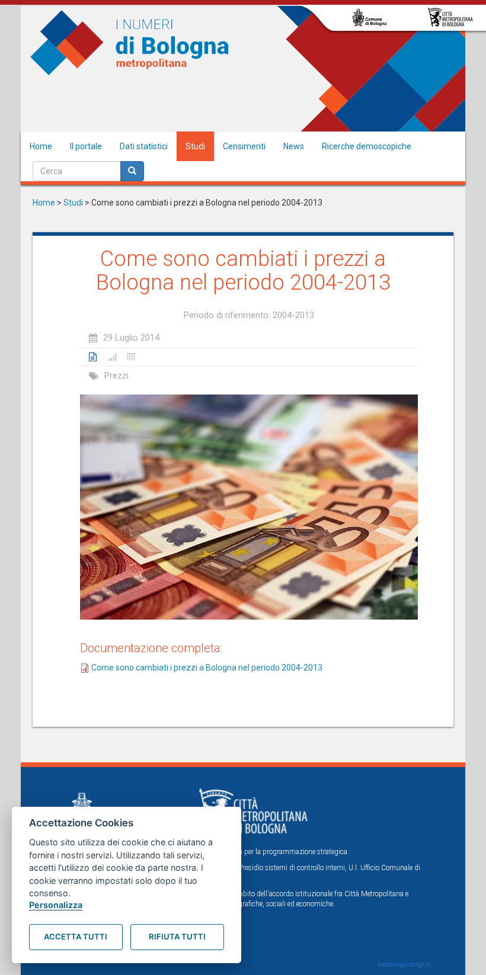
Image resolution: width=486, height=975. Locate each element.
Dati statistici (144, 146)
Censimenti (244, 146)
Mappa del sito (108, 933)
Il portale (86, 146)
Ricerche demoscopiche (366, 146)
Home (41, 146)
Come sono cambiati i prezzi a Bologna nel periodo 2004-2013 (206, 667)
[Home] (130, 42)
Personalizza (55, 905)
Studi (195, 146)
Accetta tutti (75, 936)
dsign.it (419, 964)
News (293, 146)
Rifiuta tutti (177, 936)
